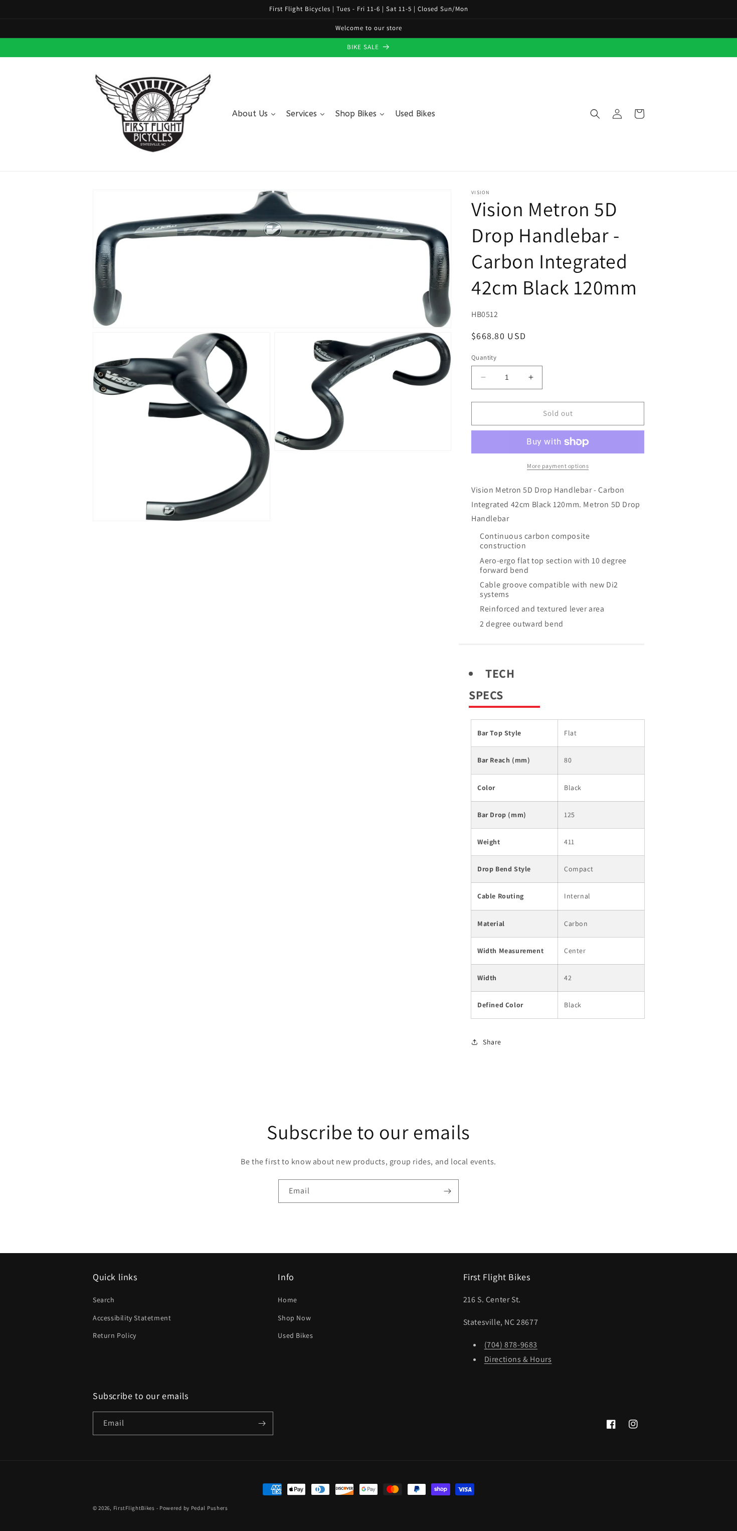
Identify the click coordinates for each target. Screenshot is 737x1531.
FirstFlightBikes (134, 1507)
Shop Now (294, 1317)
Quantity (483, 357)
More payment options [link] (558, 466)
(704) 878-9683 (510, 1344)
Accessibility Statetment (132, 1317)
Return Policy (114, 1335)
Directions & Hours (518, 1359)
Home (287, 1299)
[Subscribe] (447, 1191)
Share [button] (492, 1041)
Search (104, 1299)
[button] (595, 114)
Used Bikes (295, 1335)
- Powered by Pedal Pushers (192, 1507)
